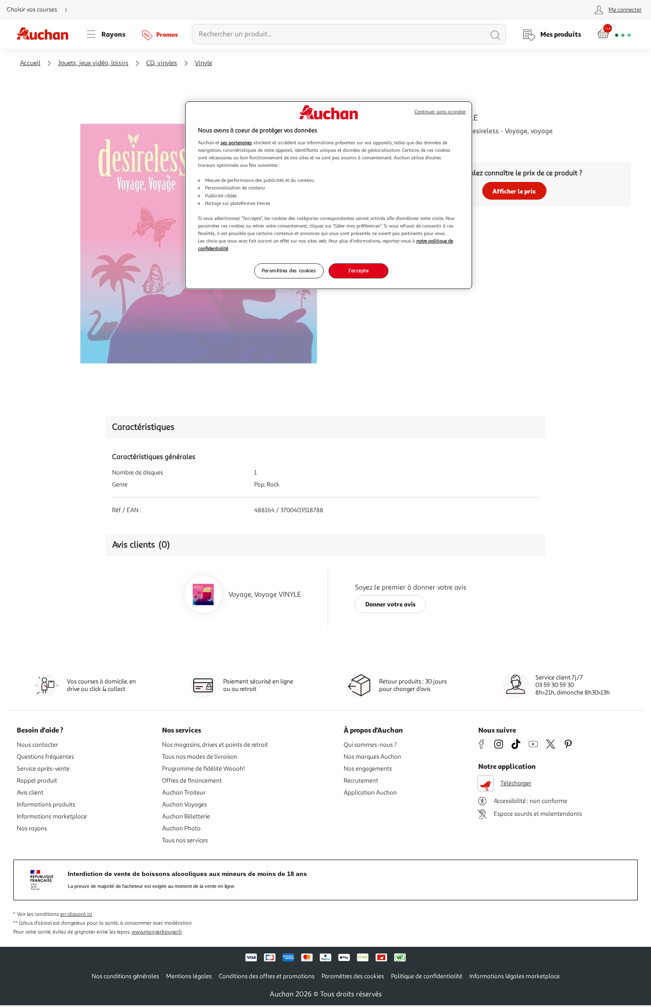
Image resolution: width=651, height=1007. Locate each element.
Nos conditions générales (125, 976)
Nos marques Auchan (372, 756)
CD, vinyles (161, 63)
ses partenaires (236, 142)
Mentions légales (189, 976)
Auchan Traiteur (183, 792)
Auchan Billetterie (186, 816)
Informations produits (46, 804)
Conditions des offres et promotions (266, 976)
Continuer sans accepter (440, 112)
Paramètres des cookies (289, 270)
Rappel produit (37, 780)
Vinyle (203, 63)
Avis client (30, 792)
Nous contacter (37, 744)
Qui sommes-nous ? (370, 744)
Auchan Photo (181, 828)
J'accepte (358, 270)
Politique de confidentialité (426, 976)
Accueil (30, 63)
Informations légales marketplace (514, 976)
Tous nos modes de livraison (199, 756)
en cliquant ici (76, 914)
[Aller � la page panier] (614, 34)
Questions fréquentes (45, 756)
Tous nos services (185, 840)
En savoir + (414, 144)
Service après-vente (43, 768)
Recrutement (361, 780)
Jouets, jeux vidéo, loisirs (93, 63)
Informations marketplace (52, 816)
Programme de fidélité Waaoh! (203, 768)
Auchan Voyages (184, 804)
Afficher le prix (514, 191)
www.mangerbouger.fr (157, 932)
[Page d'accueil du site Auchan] (45, 34)
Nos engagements (368, 768)
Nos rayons (32, 828)
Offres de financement (192, 780)
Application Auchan (370, 792)
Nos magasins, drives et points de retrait (215, 744)
